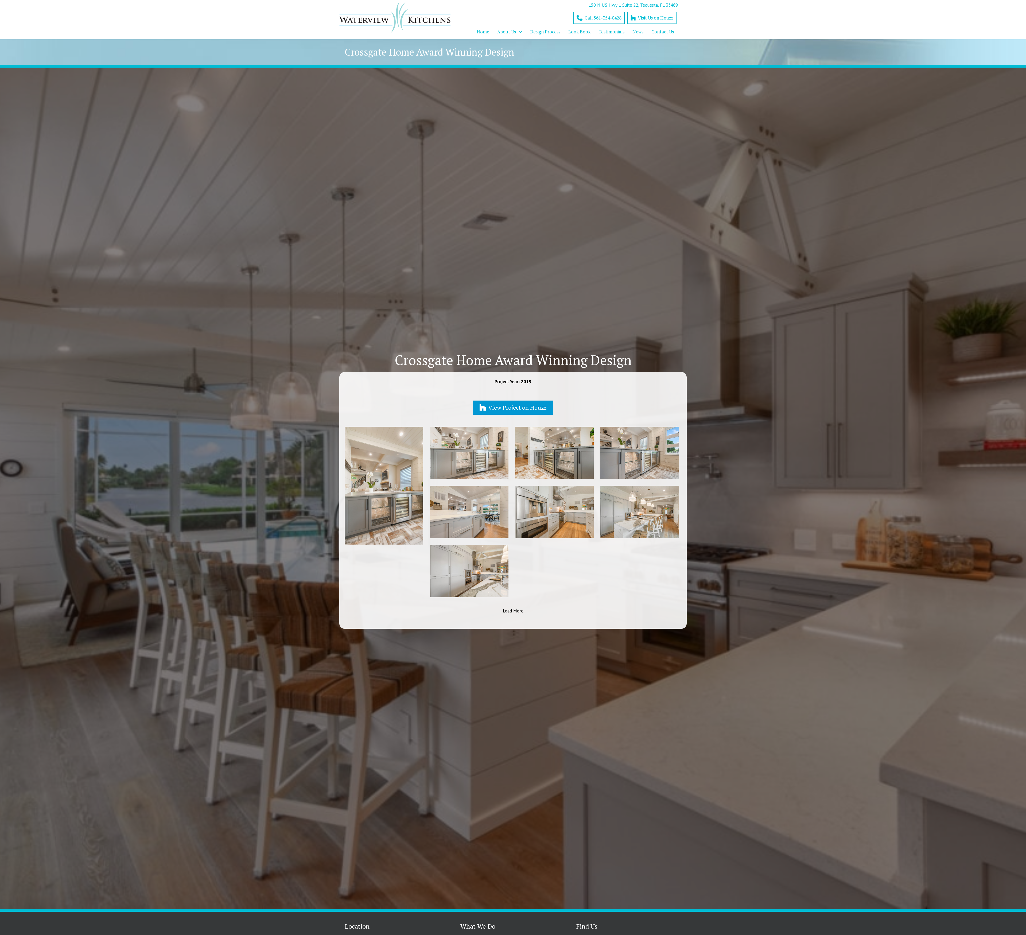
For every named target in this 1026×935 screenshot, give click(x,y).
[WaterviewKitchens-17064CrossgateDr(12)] (469, 571)
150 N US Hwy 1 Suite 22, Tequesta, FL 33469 (633, 5)
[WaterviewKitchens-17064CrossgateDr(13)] (639, 512)
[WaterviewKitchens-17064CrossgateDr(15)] (469, 512)
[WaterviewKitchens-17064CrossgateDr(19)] (469, 453)
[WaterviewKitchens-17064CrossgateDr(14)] (554, 512)
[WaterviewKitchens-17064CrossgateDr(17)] (639, 453)
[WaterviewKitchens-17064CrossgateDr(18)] (554, 453)
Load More (513, 611)
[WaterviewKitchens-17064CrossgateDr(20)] (384, 486)
